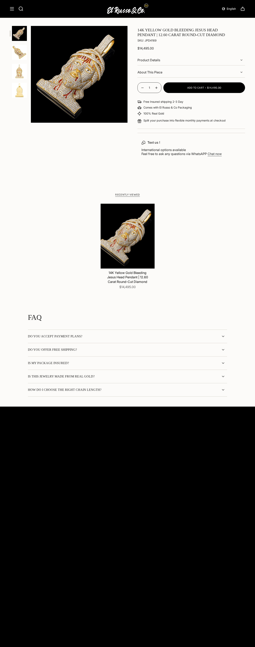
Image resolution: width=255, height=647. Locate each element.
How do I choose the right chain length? (64, 389)
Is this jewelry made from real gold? (61, 376)
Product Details (148, 60)
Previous (31, 74)
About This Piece (149, 72)
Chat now (215, 154)
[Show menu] (12, 9)
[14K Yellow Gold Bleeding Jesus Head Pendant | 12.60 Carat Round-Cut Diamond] (128, 236)
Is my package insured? (48, 363)
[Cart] (242, 9)
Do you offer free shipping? (52, 349)
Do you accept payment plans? (55, 336)
